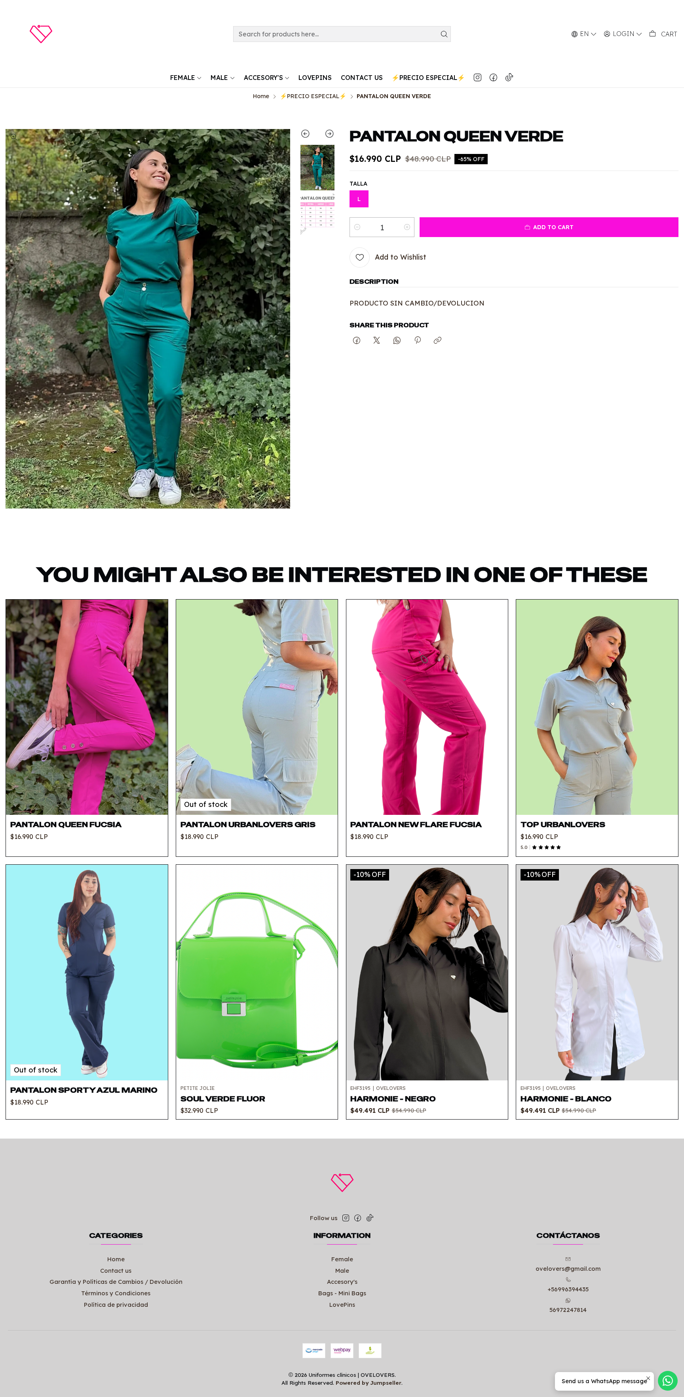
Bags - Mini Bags (342, 1293)
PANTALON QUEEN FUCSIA (66, 824)
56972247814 (568, 1309)
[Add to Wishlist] (155, 697)
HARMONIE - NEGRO (393, 1098)
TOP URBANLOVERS (563, 824)
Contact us (115, 1270)
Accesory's (342, 1281)
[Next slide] (325, 135)
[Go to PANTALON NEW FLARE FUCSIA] (427, 707)
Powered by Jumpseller (368, 1382)
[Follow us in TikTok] (509, 77)
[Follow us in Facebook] (493, 77)
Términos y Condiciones (115, 1293)
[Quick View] (155, 717)
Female (342, 1259)
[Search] (444, 34)
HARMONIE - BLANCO (566, 1098)
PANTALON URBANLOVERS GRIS (247, 824)
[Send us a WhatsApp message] (668, 1381)
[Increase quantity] (407, 227)
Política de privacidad (116, 1304)
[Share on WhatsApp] (397, 340)
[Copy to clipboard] (438, 340)
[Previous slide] (308, 135)
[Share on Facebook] (356, 340)
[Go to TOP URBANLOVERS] (597, 707)
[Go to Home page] (40, 34)
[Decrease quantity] (357, 227)
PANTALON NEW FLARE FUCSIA (416, 824)
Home (261, 96)
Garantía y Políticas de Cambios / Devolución (115, 1281)
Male (342, 1270)
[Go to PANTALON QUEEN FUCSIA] (86, 707)
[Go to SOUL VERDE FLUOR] (257, 972)
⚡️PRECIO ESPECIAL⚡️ (313, 96)
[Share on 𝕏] (377, 340)
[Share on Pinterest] (417, 340)
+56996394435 (568, 1289)
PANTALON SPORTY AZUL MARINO (84, 1090)
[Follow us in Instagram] (477, 77)
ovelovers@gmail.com (568, 1268)
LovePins (342, 1304)
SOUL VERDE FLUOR (222, 1098)
